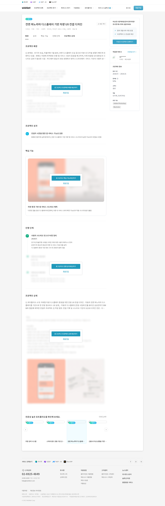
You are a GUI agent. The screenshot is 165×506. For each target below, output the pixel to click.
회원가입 (66, 93)
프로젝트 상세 (69, 36)
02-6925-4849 (31, 474)
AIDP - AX (59, 462)
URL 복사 (102, 24)
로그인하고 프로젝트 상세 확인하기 (65, 334)
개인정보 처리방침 (35, 491)
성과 (34, 36)
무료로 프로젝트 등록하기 (124, 42)
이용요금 (83, 483)
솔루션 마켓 (126, 478)
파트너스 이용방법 (86, 477)
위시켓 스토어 (126, 474)
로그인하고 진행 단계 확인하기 (66, 266)
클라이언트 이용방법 (87, 474)
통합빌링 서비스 (127, 482)
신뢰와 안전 (63, 477)
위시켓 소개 (63, 474)
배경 (27, 36)
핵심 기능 (44, 36)
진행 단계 (56, 36)
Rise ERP (70, 462)
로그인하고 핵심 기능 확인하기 (66, 178)
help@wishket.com (28, 481)
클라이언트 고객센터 (108, 474)
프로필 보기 (131, 52)
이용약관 (24, 491)
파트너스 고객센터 (107, 477)
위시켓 (40, 462)
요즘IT (49, 462)
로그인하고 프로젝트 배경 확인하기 (65, 88)
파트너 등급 (84, 480)
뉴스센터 (125, 470)
